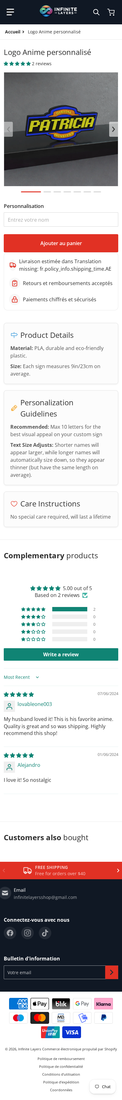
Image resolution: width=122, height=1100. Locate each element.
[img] (19, 694)
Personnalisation (24, 206)
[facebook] (10, 933)
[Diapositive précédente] (8, 129)
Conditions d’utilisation (61, 1074)
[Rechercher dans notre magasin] (96, 12)
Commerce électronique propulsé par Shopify (79, 1049)
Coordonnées (61, 1090)
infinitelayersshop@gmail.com (45, 897)
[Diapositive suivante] (113, 129)
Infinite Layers (29, 1049)
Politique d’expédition (61, 1082)
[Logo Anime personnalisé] (31, 191)
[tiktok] (45, 933)
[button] (10, 12)
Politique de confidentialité (61, 1066)
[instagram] (27, 933)
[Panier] (111, 12)
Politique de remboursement (61, 1058)
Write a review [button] (61, 654)
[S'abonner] (111, 972)
